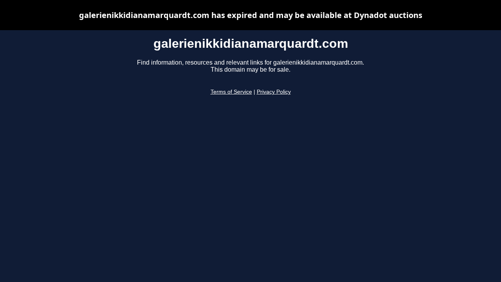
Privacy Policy (274, 92)
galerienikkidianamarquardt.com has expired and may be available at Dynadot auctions (250, 15)
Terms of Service (231, 92)
